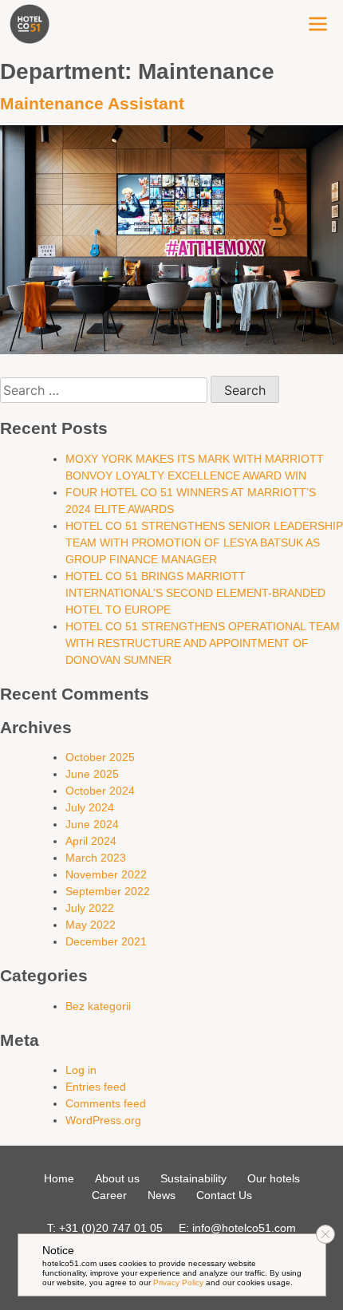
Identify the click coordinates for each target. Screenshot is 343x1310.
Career (109, 1195)
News (161, 1195)
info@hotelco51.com (244, 1227)
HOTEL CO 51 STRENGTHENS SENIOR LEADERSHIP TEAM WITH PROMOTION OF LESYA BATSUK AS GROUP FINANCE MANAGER (204, 542)
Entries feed (95, 1086)
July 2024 (89, 807)
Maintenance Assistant (92, 103)
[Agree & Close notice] (325, 1234)
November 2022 (106, 874)
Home (59, 1178)
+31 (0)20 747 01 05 (111, 1227)
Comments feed (105, 1103)
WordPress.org (103, 1120)
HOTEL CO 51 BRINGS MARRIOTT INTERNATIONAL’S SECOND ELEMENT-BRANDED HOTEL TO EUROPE (195, 593)
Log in (81, 1069)
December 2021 (106, 941)
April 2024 (90, 841)
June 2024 (92, 824)
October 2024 (100, 790)
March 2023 (95, 857)
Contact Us (224, 1195)
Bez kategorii (98, 1006)
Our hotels (273, 1178)
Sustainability (193, 1178)
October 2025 (100, 757)
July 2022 (89, 908)
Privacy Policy (178, 1282)
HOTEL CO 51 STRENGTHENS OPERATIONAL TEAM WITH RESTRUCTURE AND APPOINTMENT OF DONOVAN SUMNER (202, 643)
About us (117, 1178)
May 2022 (90, 924)
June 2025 (92, 773)
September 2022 (107, 891)
